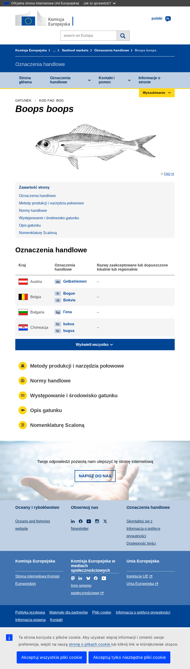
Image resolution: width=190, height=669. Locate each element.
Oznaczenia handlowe (111, 50)
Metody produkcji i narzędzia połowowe (51, 203)
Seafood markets (75, 50)
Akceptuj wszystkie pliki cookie (51, 657)
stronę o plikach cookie (90, 644)
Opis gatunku (30, 225)
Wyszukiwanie (122, 36)
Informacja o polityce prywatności (143, 612)
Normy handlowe (33, 211)
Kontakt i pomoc (106, 80)
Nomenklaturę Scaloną (38, 233)
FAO (167, 174)
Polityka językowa (30, 612)
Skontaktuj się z (139, 521)
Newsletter (80, 529)
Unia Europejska (140, 584)
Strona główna (25, 80)
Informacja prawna (30, 620)
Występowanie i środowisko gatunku (49, 218)
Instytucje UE (137, 576)
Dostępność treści (141, 543)
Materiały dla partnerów (68, 612)
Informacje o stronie (149, 80)
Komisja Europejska (31, 50)
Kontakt (56, 620)
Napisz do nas (95, 476)
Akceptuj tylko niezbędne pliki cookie (129, 657)
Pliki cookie (101, 612)
